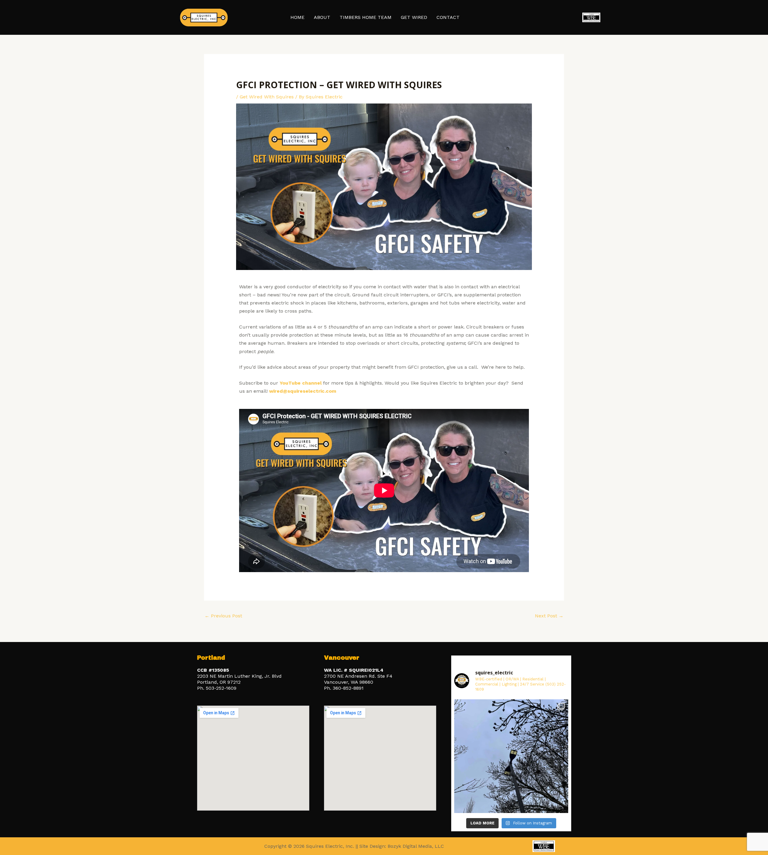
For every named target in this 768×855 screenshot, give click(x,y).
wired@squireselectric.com (302, 391)
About (322, 17)
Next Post (549, 616)
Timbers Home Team (366, 17)
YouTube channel (301, 383)
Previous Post (223, 616)
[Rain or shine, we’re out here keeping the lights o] (511, 756)
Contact (448, 17)
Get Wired (414, 17)
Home (297, 17)
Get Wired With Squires (267, 97)
